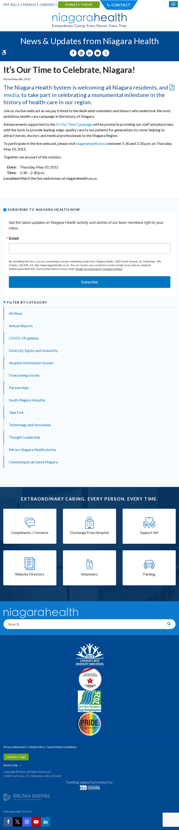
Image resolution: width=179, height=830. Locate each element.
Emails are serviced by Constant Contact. (99, 269)
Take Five (16, 412)
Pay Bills (11, 5)
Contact (121, 5)
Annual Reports (21, 326)
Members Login (16, 757)
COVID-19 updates (24, 338)
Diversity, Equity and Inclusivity (33, 350)
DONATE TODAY (79, 5)
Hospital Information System (31, 363)
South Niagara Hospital (27, 400)
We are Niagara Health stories (32, 449)
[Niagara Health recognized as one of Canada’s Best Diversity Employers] (89, 655)
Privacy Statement (14, 747)
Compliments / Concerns (29, 532)
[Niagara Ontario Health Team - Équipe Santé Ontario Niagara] (89, 788)
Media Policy (37, 747)
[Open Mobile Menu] (173, 4)
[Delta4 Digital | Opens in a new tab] (26, 796)
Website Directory (29, 574)
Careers (47, 5)
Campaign (74, 124)
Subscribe (89, 282)
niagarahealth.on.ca (91, 143)
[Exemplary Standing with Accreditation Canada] (89, 679)
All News (15, 313)
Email (14, 238)
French (29, 5)
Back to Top (10, 765)
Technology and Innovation (30, 425)
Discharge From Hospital (89, 532)
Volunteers (89, 574)
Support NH (149, 532)
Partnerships (19, 388)
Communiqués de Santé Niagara (33, 462)
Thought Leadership (24, 437)
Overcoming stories (24, 375)
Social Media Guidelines (62, 747)
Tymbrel (26, 811)
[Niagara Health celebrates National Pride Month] (89, 724)
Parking (149, 574)
